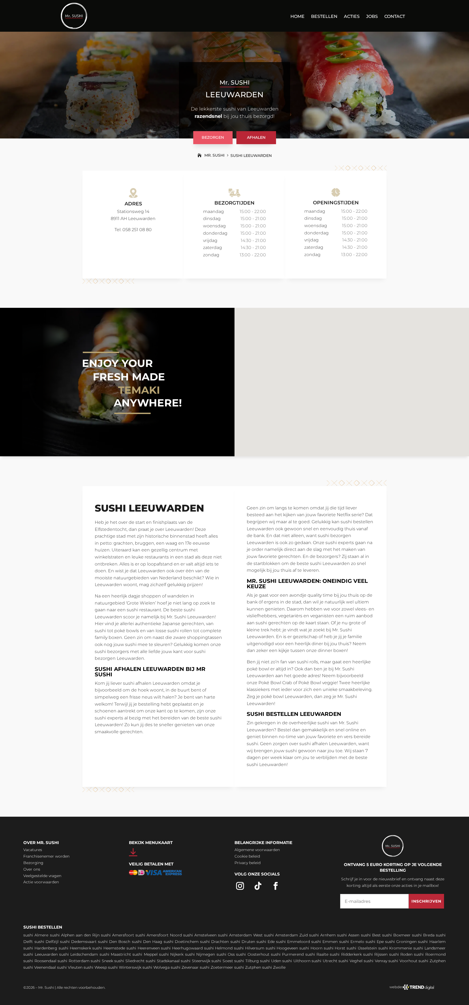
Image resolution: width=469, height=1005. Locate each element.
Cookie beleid (247, 856)
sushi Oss (226, 954)
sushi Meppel (144, 954)
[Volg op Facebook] (276, 886)
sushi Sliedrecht (129, 960)
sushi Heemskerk (75, 948)
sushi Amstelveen (200, 935)
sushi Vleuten (70, 967)
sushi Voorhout (402, 960)
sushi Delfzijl (46, 941)
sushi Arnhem (322, 935)
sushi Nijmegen (200, 954)
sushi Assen (348, 935)
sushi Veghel (350, 960)
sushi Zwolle (274, 967)
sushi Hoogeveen (282, 948)
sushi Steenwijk (195, 960)
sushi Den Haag (147, 941)
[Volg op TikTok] (258, 886)
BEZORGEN (213, 137)
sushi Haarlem (431, 941)
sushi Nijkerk (171, 954)
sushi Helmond (218, 948)
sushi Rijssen (375, 954)
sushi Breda (423, 935)
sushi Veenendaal (39, 967)
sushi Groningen (401, 941)
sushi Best (371, 935)
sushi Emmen (324, 941)
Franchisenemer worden (46, 856)
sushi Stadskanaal (163, 960)
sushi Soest (222, 960)
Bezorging (33, 862)
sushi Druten (242, 941)
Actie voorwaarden (41, 882)
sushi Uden (270, 960)
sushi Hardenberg (40, 948)
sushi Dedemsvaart (78, 941)
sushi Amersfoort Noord (158, 935)
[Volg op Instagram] (240, 886)
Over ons (31, 869)
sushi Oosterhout (252, 954)
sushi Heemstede (108, 948)
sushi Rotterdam (74, 960)
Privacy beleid (247, 862)
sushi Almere (35, 935)
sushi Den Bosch (114, 941)
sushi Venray (375, 960)
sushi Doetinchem (181, 941)
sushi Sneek (102, 960)
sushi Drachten (214, 941)
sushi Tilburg (246, 960)
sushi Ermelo (351, 941)
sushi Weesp (95, 967)
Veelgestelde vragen (42, 875)
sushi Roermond (429, 954)
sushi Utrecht (324, 960)
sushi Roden (401, 954)
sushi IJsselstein (362, 948)
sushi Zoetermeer (216, 967)
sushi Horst (335, 948)
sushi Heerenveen (143, 948)
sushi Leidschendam (78, 954)
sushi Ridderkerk (346, 954)
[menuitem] (297, 20)
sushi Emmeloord (293, 941)
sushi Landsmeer (429, 948)
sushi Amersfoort (117, 935)
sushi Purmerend (287, 954)
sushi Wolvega (156, 967)
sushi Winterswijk (124, 967)
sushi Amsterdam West (240, 935)
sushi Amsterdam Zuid (286, 935)
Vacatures (32, 849)
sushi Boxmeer (396, 935)
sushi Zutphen (432, 960)
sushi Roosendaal (39, 960)
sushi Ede (265, 941)
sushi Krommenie (395, 948)
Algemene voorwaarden (257, 849)
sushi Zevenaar (185, 967)
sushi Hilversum (249, 948)
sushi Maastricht (115, 954)
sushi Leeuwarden (40, 954)
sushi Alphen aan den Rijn (75, 935)
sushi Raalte (316, 954)
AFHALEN (256, 137)
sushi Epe (375, 941)
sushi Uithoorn (296, 960)
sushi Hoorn (310, 948)
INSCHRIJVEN (426, 901)
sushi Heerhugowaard (182, 948)
